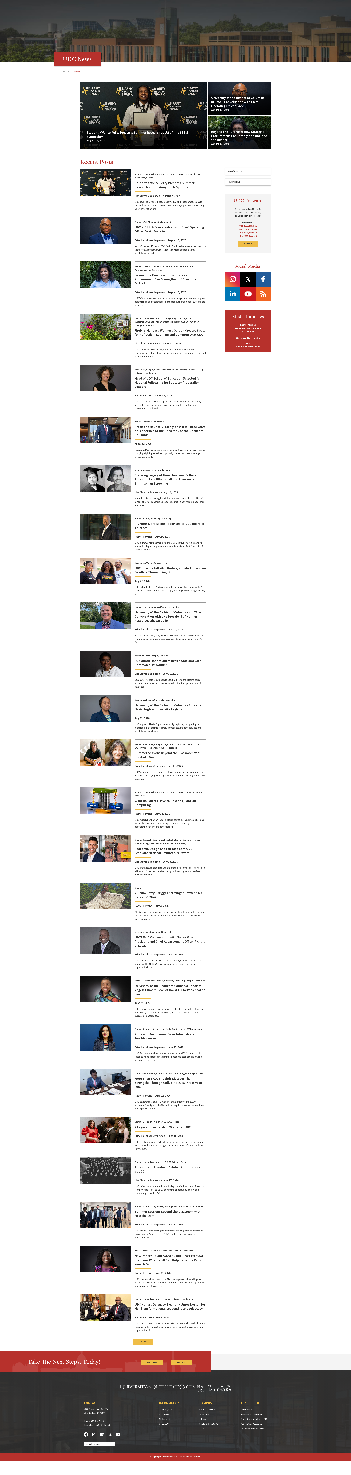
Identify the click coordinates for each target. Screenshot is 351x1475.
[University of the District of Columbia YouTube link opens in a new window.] (118, 1435)
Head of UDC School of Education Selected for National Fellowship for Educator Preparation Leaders (168, 383)
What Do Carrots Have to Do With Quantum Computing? (165, 803)
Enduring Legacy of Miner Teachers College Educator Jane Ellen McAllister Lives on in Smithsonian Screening (165, 479)
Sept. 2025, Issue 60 (248, 229)
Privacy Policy (247, 1409)
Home (66, 71)
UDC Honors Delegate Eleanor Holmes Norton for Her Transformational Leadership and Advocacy (170, 1307)
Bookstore (204, 1414)
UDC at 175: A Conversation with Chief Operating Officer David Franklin (169, 229)
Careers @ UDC (166, 1409)
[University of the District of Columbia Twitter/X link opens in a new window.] (110, 1435)
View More (143, 1341)
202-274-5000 (97, 1421)
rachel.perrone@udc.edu (248, 328)
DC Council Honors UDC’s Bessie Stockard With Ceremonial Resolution (168, 663)
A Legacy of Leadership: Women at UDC (163, 1127)
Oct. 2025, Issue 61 (248, 225)
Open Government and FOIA (254, 1419)
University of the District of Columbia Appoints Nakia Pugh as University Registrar (168, 707)
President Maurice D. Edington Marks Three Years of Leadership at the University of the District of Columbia (170, 431)
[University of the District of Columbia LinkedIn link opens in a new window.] (102, 1435)
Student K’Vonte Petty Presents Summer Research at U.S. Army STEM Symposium (164, 185)
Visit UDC (181, 1362)
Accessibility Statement (252, 1414)
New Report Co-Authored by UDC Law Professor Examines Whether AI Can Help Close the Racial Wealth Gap (169, 1260)
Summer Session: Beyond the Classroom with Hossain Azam (168, 1214)
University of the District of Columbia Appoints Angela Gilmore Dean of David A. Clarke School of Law (170, 990)
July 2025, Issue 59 (248, 232)
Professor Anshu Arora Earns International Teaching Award (165, 1036)
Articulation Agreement (252, 1423)
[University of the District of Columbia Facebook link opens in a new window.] (86, 1435)
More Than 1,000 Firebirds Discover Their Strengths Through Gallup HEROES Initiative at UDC (168, 1083)
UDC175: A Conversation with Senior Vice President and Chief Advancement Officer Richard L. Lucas (170, 941)
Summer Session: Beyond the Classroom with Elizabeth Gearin (168, 755)
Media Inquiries (166, 1419)
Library (202, 1419)
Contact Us (164, 1423)
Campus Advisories (208, 1409)
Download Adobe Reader (252, 1428)
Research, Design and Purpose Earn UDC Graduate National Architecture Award (163, 851)
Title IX (202, 1428)
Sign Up (248, 243)
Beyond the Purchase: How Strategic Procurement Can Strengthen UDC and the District (165, 279)
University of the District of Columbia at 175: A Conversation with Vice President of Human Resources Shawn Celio (168, 616)
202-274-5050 (103, 1425)
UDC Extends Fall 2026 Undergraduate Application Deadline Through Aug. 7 (170, 570)
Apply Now (152, 1362)
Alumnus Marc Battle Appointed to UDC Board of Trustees (169, 526)
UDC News (164, 1414)
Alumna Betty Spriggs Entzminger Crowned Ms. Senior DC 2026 (169, 895)
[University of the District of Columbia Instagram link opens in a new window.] (94, 1435)
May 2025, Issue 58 (248, 236)
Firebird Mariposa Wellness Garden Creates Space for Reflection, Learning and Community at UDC (170, 333)
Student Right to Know (210, 1423)
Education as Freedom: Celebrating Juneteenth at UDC (169, 1169)
